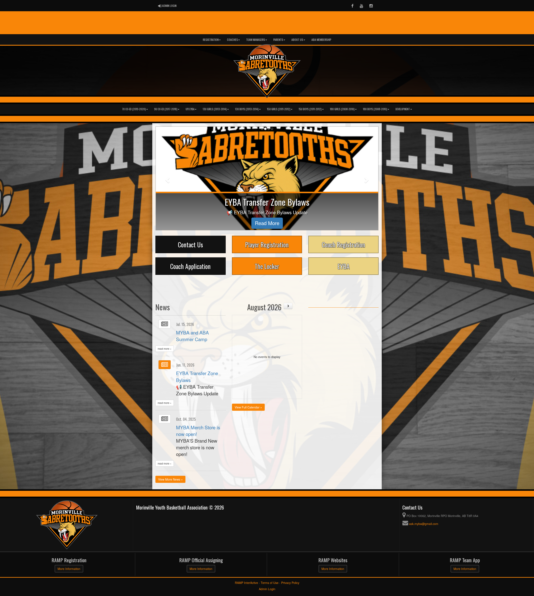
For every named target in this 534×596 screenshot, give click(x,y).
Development (402, 109)
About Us (297, 39)
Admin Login (267, 589)
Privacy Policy (290, 583)
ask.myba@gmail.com (423, 524)
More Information (69, 569)
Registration (211, 39)
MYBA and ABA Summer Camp (192, 335)
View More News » (170, 479)
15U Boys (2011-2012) (310, 109)
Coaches (232, 39)
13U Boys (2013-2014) (247, 109)
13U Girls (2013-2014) (215, 109)
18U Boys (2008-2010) (375, 109)
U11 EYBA (190, 109)
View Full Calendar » (248, 407)
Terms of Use (269, 583)
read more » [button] (164, 348)
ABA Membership (321, 39)
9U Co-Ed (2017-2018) (165, 109)
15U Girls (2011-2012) (278, 109)
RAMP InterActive (246, 583)
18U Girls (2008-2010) (342, 109)
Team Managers (255, 39)
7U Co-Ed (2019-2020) (134, 109)
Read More (267, 223)
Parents (278, 39)
